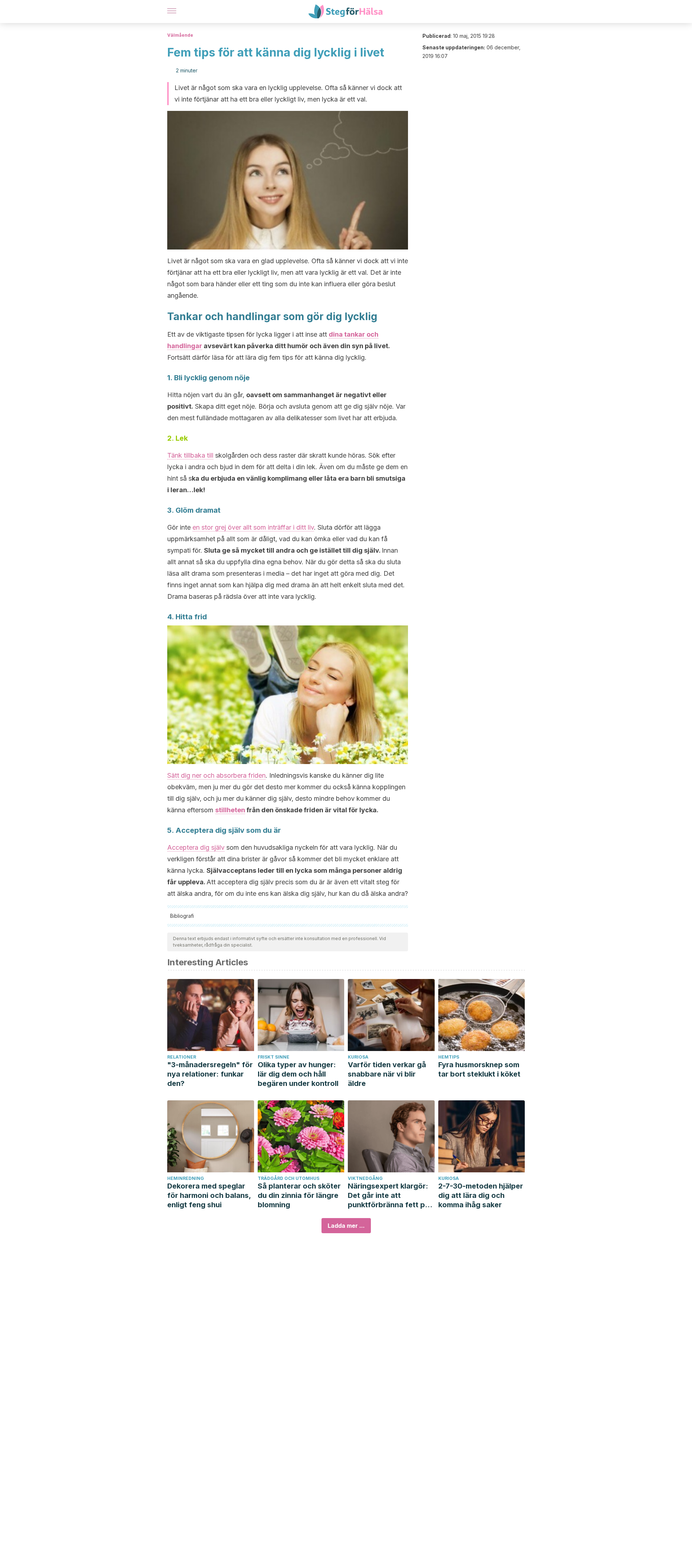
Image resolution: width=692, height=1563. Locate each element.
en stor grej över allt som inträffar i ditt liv (253, 527)
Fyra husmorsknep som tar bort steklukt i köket (479, 1069)
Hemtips (448, 1057)
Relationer (181, 1057)
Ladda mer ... (346, 1225)
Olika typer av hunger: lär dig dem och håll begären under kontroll (298, 1074)
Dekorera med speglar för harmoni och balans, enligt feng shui (209, 1195)
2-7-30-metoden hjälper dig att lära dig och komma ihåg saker (480, 1195)
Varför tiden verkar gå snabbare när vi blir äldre (387, 1074)
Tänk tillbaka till (190, 455)
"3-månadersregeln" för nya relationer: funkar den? (210, 1074)
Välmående (180, 35)
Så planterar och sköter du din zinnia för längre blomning (299, 1195)
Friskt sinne (273, 1057)
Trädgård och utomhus (288, 1178)
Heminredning (185, 1178)
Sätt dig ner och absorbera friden (216, 775)
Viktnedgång (365, 1178)
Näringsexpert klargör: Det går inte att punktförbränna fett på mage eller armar (388, 1195)
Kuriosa (358, 1057)
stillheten (230, 810)
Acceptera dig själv (196, 847)
